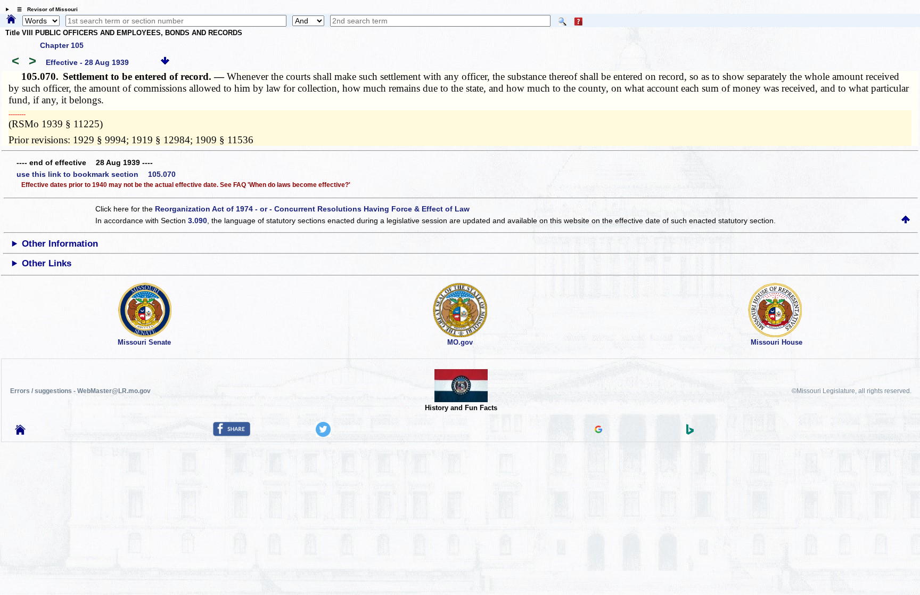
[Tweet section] (323, 434)
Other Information (60, 244)
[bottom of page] (165, 62)
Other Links (46, 263)
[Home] (11, 19)
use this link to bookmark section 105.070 (96, 174)
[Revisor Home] (20, 432)
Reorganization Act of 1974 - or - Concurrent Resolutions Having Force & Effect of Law (312, 209)
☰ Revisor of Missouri (45, 9)
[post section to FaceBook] (231, 433)
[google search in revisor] (598, 430)
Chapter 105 (62, 45)
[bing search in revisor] (690, 432)
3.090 (197, 220)
